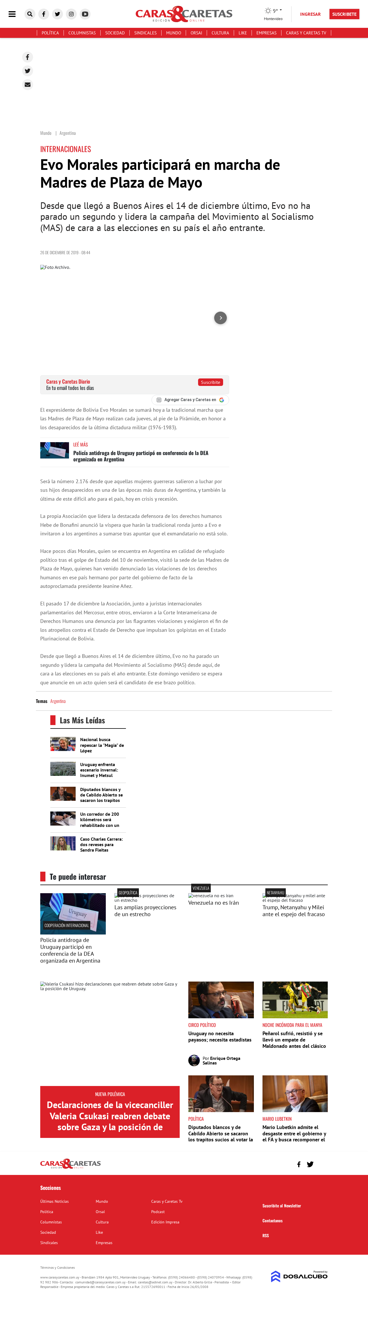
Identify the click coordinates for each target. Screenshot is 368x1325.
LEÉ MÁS (80, 444)
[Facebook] (27, 57)
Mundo (173, 33)
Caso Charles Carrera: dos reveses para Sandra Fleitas (101, 844)
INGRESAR (310, 14)
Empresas (266, 33)
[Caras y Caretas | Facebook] (43, 14)
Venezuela (201, 888)
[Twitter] (27, 70)
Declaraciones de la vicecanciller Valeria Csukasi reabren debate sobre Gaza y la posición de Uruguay (110, 1121)
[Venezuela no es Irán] (210, 895)
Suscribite (210, 382)
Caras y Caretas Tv (306, 33)
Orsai (196, 33)
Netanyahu (275, 892)
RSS (265, 1235)
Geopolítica (128, 892)
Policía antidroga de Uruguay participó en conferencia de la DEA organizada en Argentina (140, 456)
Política (50, 33)
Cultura (220, 33)
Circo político (202, 1024)
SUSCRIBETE (344, 14)
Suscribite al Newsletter (281, 1205)
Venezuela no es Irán (213, 902)
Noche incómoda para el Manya (292, 1024)
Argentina (58, 701)
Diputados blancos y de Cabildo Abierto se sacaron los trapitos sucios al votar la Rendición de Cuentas (101, 800)
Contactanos (272, 1220)
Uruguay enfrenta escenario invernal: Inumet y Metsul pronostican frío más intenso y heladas (100, 775)
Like (243, 33)
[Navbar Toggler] (16, 14)
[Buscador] (29, 14)
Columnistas (82, 33)
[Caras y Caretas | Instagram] (71, 14)
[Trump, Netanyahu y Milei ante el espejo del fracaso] (295, 900)
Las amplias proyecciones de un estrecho (145, 911)
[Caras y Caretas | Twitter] (57, 14)
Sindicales (145, 33)
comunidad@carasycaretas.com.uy (100, 1282)
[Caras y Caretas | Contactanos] (321, 1163)
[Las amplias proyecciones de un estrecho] (147, 900)
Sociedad (115, 33)
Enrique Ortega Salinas (221, 1060)
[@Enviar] (27, 84)
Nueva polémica (110, 1094)
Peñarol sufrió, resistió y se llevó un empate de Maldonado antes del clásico (294, 1039)
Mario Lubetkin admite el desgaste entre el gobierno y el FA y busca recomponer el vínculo (294, 1136)
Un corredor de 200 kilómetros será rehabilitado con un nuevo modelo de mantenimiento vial (99, 825)
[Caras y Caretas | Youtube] (85, 14)
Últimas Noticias (54, 1201)
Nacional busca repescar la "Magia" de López (102, 745)
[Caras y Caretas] (70, 1168)
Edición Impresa (165, 1222)
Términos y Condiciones (57, 1267)
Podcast (158, 1211)
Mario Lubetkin (277, 1118)
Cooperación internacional (67, 925)
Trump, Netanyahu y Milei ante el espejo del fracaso (293, 911)
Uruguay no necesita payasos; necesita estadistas (220, 1036)
